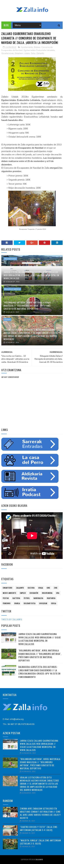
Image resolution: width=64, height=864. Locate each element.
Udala (27, 53)
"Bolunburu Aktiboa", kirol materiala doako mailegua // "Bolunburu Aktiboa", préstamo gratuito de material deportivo (27, 305)
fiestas (6, 598)
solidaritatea (29, 603)
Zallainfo (40, 53)
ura (57, 593)
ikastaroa (51, 598)
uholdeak (43, 603)
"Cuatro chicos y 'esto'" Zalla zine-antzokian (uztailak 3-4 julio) (39, 828)
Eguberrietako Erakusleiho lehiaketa (39, 50)
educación (34, 593)
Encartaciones (8, 53)
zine (55, 588)
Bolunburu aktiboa (12, 289)
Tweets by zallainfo (11, 619)
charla (17, 603)
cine (48, 588)
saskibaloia (38, 598)
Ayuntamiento (27, 47)
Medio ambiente (9, 593)
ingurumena (47, 593)
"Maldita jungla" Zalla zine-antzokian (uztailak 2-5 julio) (40, 842)
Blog (6, 25)
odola (53, 603)
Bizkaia (37, 47)
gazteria (16, 598)
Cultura (31, 588)
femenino (7, 603)
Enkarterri (19, 53)
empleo (23, 593)
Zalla (33, 53)
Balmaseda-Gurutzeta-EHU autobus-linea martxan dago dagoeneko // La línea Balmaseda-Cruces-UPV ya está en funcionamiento (39, 671)
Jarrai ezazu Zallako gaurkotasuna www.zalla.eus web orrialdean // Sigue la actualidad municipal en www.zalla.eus (31, 275)
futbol (27, 598)
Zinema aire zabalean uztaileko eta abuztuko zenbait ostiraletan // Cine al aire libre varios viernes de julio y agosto (40, 813)
